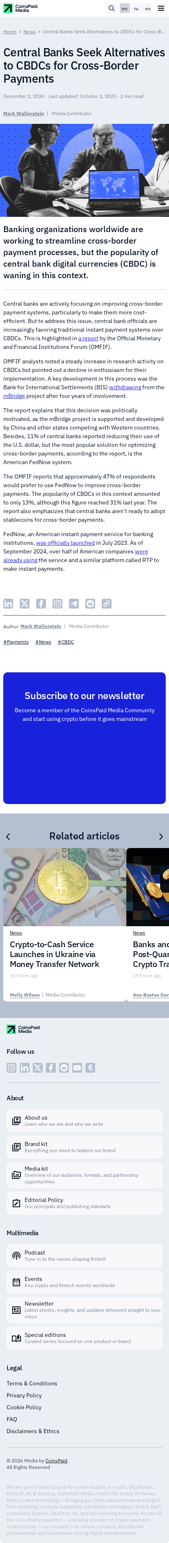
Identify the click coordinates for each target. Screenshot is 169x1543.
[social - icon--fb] (51, 1068)
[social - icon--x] (38, 1068)
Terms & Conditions (32, 1383)
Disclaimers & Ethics (33, 1431)
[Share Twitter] (25, 604)
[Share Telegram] (74, 604)
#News (43, 642)
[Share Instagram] (57, 604)
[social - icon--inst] (11, 1068)
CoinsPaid (56, 1460)
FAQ (12, 1419)
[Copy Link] (107, 604)
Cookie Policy (24, 1407)
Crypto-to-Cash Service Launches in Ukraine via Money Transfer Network (54, 954)
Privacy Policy (24, 1395)
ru (136, 8)
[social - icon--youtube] (77, 1068)
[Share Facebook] (41, 604)
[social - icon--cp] (90, 1068)
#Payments (16, 642)
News (29, 31)
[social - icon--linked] (25, 1068)
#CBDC (66, 642)
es (148, 8)
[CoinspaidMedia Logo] (20, 8)
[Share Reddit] (90, 604)
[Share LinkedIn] (8, 604)
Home (9, 31)
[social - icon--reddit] (64, 1068)
